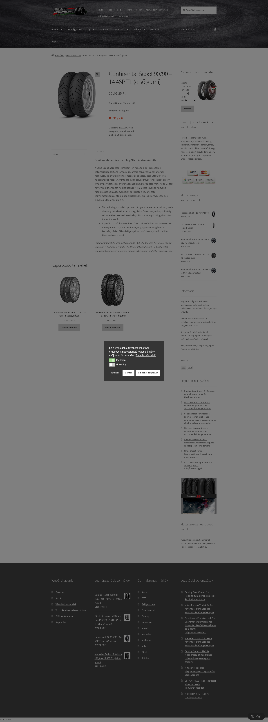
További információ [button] (146, 355)
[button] (112, 360)
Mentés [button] (128, 372)
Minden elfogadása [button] (148, 372)
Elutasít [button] (115, 372)
